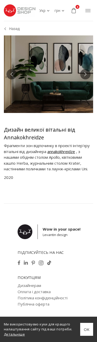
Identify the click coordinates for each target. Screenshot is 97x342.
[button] (11, 74)
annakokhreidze (61, 151)
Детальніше (14, 334)
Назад (14, 28)
